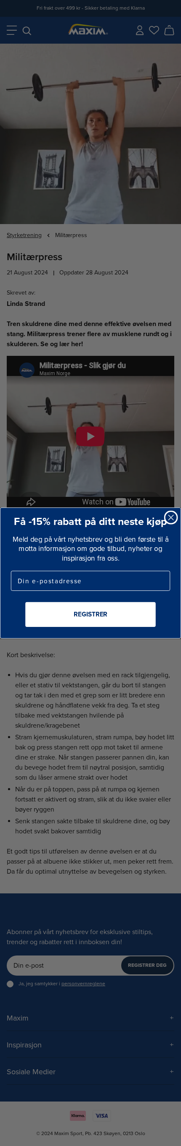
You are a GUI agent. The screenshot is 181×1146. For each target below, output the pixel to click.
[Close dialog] (171, 518)
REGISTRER (90, 614)
